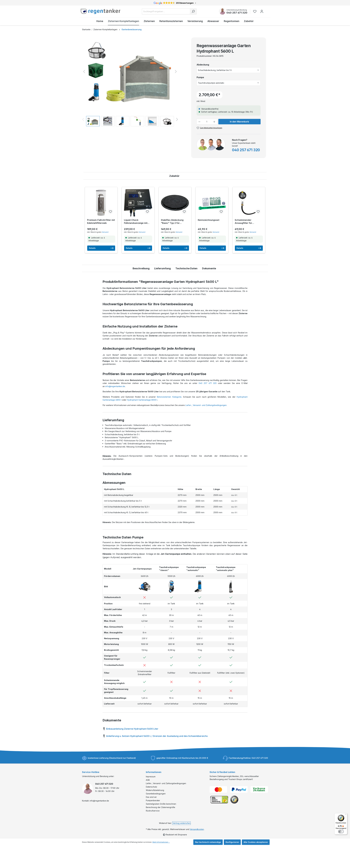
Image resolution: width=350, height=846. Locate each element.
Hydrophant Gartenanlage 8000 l (142, 400)
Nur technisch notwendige (208, 842)
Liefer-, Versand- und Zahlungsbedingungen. (206, 405)
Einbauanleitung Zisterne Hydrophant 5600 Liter (132, 728)
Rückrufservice (153, 811)
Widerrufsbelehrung (155, 790)
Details (92, 248)
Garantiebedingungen (156, 793)
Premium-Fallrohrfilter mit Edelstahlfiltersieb (101, 221)
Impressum (150, 776)
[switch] (341, 831)
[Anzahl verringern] (199, 121)
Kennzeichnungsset (208, 220)
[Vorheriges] (84, 71)
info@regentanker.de (115, 386)
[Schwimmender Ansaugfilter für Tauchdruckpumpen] (249, 202)
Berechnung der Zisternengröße (160, 807)
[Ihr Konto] (261, 11)
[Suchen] (193, 11)
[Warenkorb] (267, 10)
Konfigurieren (232, 842)
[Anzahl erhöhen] (214, 121)
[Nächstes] (176, 71)
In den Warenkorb (239, 121)
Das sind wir (151, 797)
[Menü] (345, 814)
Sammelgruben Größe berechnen (161, 804)
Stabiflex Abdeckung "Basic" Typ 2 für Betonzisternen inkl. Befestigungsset (172, 221)
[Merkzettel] (255, 11)
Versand (105, 232)
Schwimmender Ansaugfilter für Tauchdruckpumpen (246, 221)
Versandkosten (197, 829)
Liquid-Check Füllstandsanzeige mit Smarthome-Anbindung (136, 221)
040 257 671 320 (236, 12)
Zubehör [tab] (174, 175)
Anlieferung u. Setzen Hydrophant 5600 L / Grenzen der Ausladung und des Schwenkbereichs (157, 736)
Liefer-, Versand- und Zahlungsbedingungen (166, 783)
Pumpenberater (153, 800)
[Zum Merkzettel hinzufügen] (110, 211)
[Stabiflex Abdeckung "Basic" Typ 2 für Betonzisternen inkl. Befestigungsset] (175, 202)
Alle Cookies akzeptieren (256, 842)
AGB (148, 780)
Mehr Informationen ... (161, 842)
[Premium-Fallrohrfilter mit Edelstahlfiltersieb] (101, 202)
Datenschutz (151, 787)
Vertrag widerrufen (181, 823)
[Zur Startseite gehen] (100, 11)
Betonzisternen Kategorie (169, 397)
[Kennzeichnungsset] (212, 202)
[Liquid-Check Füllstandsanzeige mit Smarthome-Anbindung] (138, 202)
